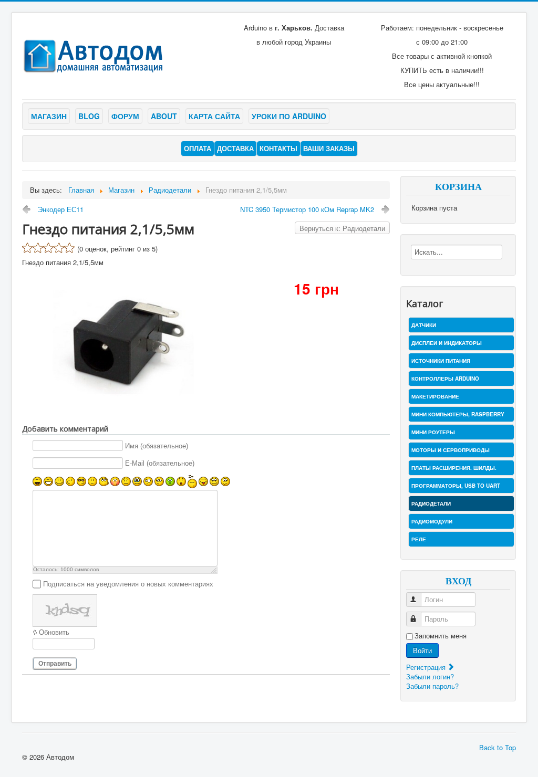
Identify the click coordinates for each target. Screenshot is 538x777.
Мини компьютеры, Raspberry (457, 414)
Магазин (49, 116)
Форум (125, 116)
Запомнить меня (441, 635)
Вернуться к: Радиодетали (342, 228)
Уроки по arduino (289, 116)
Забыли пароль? (432, 686)
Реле (418, 539)
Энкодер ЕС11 (61, 209)
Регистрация (427, 667)
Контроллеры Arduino (445, 378)
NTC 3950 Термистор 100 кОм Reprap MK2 (307, 209)
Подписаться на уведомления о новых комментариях (128, 584)
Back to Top (497, 747)
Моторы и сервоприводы (450, 450)
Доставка (235, 148)
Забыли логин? (430, 676)
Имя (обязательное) (156, 446)
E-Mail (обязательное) (159, 463)
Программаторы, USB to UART (455, 485)
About (164, 116)
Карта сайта (214, 116)
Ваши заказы (329, 148)
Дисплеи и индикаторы (446, 342)
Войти (422, 650)
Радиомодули (431, 521)
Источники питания (440, 360)
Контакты (278, 148)
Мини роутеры (433, 432)
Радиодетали (431, 503)
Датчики (423, 325)
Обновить (54, 632)
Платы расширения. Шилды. (453, 467)
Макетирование (435, 396)
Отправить (54, 663)
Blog (89, 116)
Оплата (197, 148)
